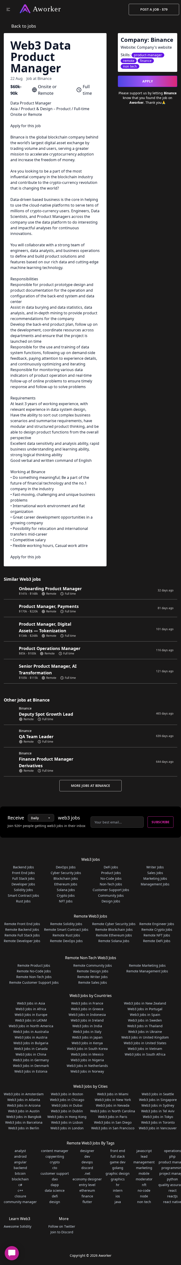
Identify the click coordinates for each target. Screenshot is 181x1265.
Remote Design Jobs (92, 971)
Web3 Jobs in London (67, 1128)
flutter (87, 1202)
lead (144, 1156)
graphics (118, 1179)
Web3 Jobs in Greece (87, 1009)
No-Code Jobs (111, 878)
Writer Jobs (155, 867)
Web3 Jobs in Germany (31, 1060)
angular (20, 1162)
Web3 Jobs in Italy (87, 1031)
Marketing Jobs (155, 878)
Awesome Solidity (17, 1226)
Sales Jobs (155, 873)
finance (87, 1196)
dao (55, 1179)
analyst (20, 1150)
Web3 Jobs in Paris (112, 1116)
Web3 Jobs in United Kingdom (145, 1037)
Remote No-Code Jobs (34, 971)
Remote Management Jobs (147, 971)
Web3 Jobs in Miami (112, 1094)
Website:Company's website (146, 47)
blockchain (20, 1179)
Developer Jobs (23, 884)
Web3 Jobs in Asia (31, 1003)
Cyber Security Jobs (66, 873)
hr (117, 1185)
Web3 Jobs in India (87, 1026)
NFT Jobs (66, 901)
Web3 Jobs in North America (31, 1026)
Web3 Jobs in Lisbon (67, 1122)
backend (20, 1167)
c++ (20, 1190)
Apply (147, 81)
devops (87, 1162)
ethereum (87, 1190)
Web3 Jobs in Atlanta (23, 1099)
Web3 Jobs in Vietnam (145, 1048)
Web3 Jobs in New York (113, 1099)
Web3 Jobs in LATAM (31, 1020)
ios (117, 1196)
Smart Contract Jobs (23, 895)
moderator (144, 1179)
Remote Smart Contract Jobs (66, 929)
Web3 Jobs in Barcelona (23, 1122)
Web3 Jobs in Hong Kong (66, 1116)
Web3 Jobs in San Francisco (112, 1128)
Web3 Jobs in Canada (31, 1048)
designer (87, 1150)
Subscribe (160, 822)
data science (55, 1190)
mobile (144, 1173)
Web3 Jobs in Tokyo (158, 1116)
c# (20, 1185)
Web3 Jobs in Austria (31, 1037)
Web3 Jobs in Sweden (145, 1020)
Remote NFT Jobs (157, 935)
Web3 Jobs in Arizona (24, 1105)
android (20, 1156)
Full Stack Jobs (23, 878)
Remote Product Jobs (33, 965)
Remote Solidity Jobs (66, 924)
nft (144, 1185)
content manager (54, 1150)
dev (87, 1156)
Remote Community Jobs (92, 965)
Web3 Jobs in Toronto (158, 1122)
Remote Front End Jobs (22, 924)
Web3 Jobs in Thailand (145, 1026)
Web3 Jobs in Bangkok (23, 1116)
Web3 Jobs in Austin (24, 1111)
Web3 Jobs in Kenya (87, 1043)
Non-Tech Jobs (111, 884)
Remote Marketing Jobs (147, 965)
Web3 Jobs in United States (145, 1043)
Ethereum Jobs (65, 884)
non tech (144, 1202)
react (173, 1190)
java (118, 1202)
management (144, 1162)
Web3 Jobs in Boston (67, 1094)
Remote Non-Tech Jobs (34, 977)
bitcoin (20, 1173)
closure (20, 1196)
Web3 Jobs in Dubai (67, 1105)
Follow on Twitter (61, 1226)
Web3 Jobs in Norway (87, 1071)
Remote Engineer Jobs (156, 924)
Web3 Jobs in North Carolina (112, 1111)
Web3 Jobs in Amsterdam (24, 1094)
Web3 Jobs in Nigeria (87, 1060)
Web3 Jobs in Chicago (67, 1099)
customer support (55, 1173)
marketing (144, 1167)
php (172, 1156)
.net (87, 1173)
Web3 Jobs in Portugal (145, 1009)
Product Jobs (111, 873)
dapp (55, 1185)
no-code (144, 1190)
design (54, 1202)
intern (118, 1190)
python (172, 1179)
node (144, 1196)
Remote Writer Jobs (92, 977)
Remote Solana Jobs (113, 941)
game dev (117, 1162)
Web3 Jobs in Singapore (158, 1099)
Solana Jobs (66, 890)
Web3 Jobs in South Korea (87, 1048)
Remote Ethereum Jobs (114, 935)
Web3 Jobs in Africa (31, 1009)
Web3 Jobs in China (31, 1054)
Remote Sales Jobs (92, 982)
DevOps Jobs (66, 867)
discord (87, 1167)
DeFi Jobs (111, 867)
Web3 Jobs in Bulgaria (30, 1043)
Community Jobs (111, 895)
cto (54, 1167)
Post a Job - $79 (154, 9)
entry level (87, 1185)
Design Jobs (111, 901)
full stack (118, 1156)
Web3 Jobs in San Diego (113, 1122)
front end (117, 1150)
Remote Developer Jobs (22, 941)
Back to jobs (23, 26)
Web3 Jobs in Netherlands (87, 1065)
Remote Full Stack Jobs (22, 935)
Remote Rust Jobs (66, 935)
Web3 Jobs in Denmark (31, 1065)
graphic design (118, 1173)
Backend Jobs (23, 867)
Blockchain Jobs (65, 878)
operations (172, 1150)
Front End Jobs (23, 873)
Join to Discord (61, 1232)
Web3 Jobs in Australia (31, 1031)
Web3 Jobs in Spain (145, 1014)
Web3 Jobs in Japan (87, 1037)
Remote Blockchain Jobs (114, 929)
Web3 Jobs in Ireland (87, 1020)
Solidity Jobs (23, 890)
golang (117, 1167)
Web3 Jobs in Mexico (87, 1054)
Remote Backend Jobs (22, 929)
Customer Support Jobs (111, 890)
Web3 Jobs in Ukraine (145, 1031)
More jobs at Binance (90, 785)
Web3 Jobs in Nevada (112, 1105)
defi (55, 1196)
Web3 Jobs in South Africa (145, 1054)
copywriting (54, 1156)
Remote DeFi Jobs (156, 941)
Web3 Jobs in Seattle (158, 1094)
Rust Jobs (23, 901)
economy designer (87, 1179)
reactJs (172, 1196)
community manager (20, 1202)
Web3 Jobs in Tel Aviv (157, 1111)
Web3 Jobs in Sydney (157, 1105)
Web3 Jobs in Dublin (67, 1111)
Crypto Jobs (66, 895)
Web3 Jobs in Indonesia (87, 1014)
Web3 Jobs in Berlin (23, 1128)
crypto (55, 1162)
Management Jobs (155, 884)
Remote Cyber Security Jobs (114, 924)
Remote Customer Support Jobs (34, 982)
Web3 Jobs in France (87, 1003)
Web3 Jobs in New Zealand (145, 1003)
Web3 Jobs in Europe (31, 1014)
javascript (144, 1150)
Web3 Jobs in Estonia (30, 1071)
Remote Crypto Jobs (156, 929)
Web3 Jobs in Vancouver (158, 1128)
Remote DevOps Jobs (66, 941)
